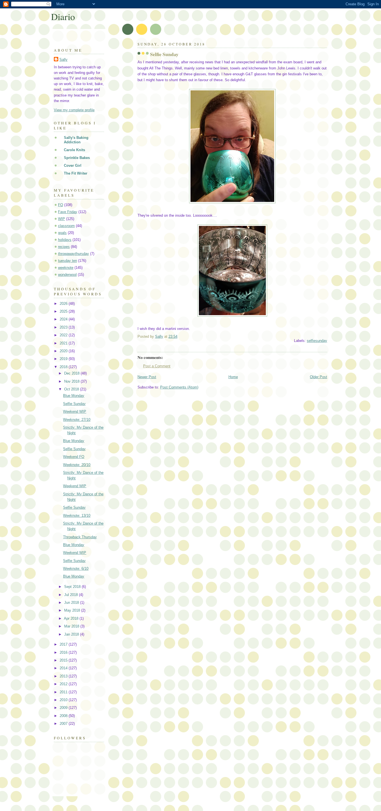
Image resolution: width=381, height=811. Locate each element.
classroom (66, 226)
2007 (64, 723)
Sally (63, 59)
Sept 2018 (73, 587)
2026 (64, 303)
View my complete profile (74, 110)
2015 (64, 660)
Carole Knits (74, 150)
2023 (64, 327)
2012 (64, 684)
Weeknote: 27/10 (76, 419)
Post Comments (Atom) (179, 387)
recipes (64, 247)
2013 (64, 676)
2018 (64, 367)
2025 (64, 311)
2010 (64, 700)
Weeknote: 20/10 (76, 465)
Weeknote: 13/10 (76, 515)
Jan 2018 (72, 634)
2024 (64, 319)
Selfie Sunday (74, 404)
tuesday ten (67, 261)
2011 (64, 692)
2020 (64, 351)
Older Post (318, 377)
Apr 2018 (71, 618)
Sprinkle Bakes (77, 158)
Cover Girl (72, 165)
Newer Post (147, 377)
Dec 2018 (72, 373)
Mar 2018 (72, 626)
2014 (64, 668)
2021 (64, 343)
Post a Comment (156, 366)
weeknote (65, 267)
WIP (61, 219)
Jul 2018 (71, 595)
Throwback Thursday (80, 537)
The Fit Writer (75, 173)
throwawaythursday (73, 254)
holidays (64, 240)
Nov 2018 (72, 381)
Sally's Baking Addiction (76, 140)
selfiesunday (317, 341)
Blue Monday (73, 396)
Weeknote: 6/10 (75, 568)
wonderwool (67, 274)
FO (60, 205)
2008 (64, 716)
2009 (64, 708)
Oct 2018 (72, 389)
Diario (63, 16)
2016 (64, 652)
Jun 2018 (72, 602)
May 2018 (72, 610)
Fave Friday (67, 212)
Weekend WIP (74, 411)
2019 (64, 359)
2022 (64, 335)
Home (233, 377)
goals (62, 233)
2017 (64, 644)
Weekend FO (73, 457)
